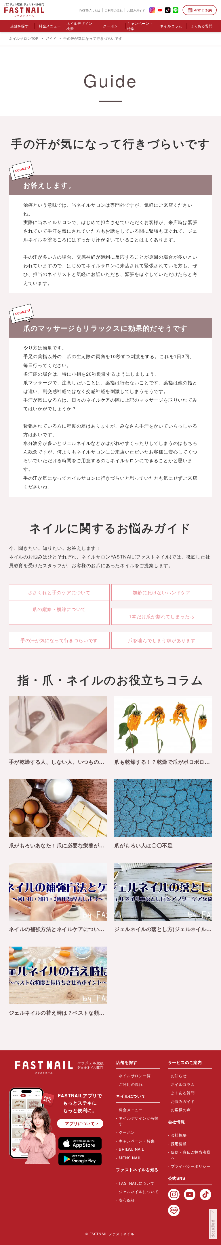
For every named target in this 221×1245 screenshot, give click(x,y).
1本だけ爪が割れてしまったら (162, 616)
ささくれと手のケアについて (59, 592)
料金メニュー (50, 25)
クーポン (110, 25)
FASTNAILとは (89, 10)
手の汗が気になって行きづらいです (59, 640)
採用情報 (179, 1143)
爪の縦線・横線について (59, 609)
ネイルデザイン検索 (79, 26)
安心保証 (127, 1200)
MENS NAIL (130, 1158)
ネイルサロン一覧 (134, 1075)
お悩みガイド (136, 10)
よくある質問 (201, 25)
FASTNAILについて (137, 1183)
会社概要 (179, 1135)
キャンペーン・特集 (140, 26)
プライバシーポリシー (191, 1166)
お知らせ (179, 1075)
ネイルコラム (171, 25)
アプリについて (80, 1123)
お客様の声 (181, 1109)
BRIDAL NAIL (131, 1149)
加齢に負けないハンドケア (162, 592)
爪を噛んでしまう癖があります (162, 640)
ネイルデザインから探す (139, 1120)
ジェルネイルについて (139, 1191)
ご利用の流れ (114, 10)
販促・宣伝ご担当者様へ (191, 1155)
